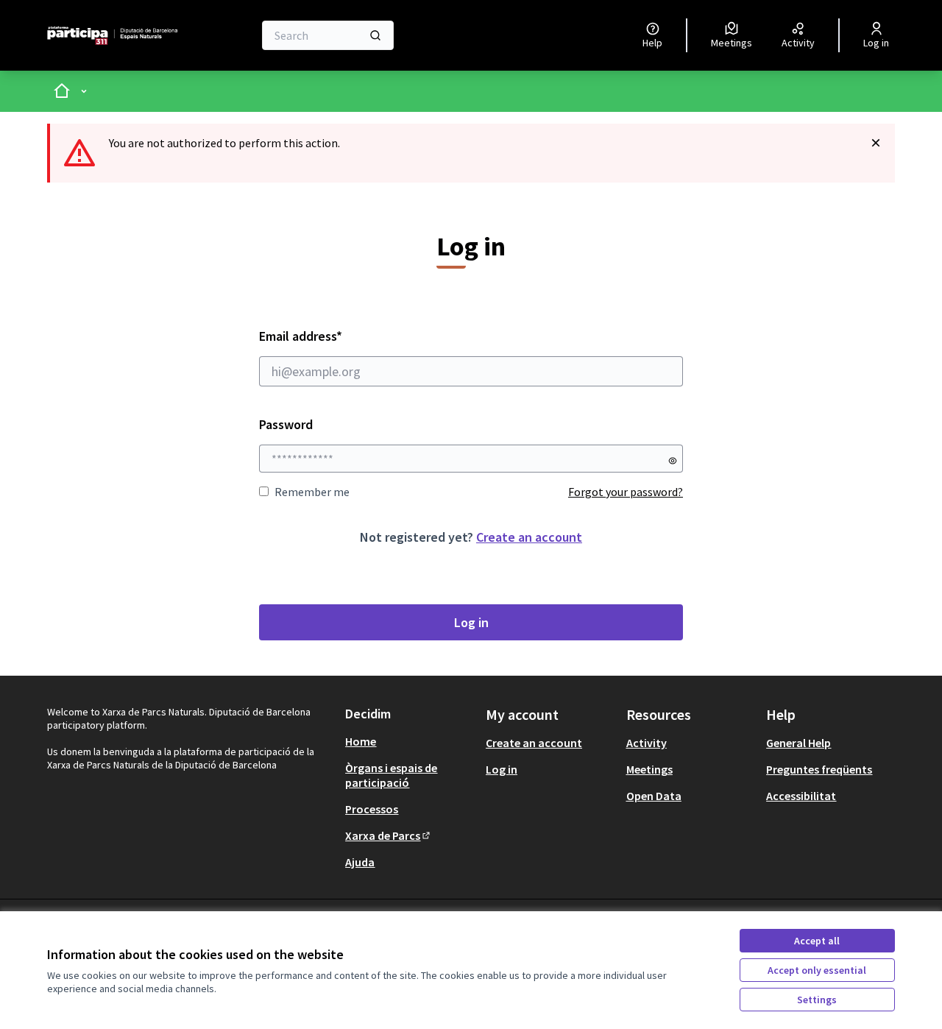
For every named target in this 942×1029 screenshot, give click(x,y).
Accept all (817, 940)
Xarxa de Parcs (388, 835)
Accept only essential (817, 970)
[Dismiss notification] (875, 142)
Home (360, 741)
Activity (646, 742)
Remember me (312, 491)
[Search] (375, 35)
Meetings (649, 769)
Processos (371, 809)
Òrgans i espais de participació (391, 775)
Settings (817, 999)
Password (286, 424)
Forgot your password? (625, 491)
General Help (798, 742)
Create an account (529, 536)
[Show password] (672, 460)
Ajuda (360, 862)
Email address (340, 336)
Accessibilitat (801, 795)
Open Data (653, 795)
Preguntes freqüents (819, 769)
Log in (471, 622)
